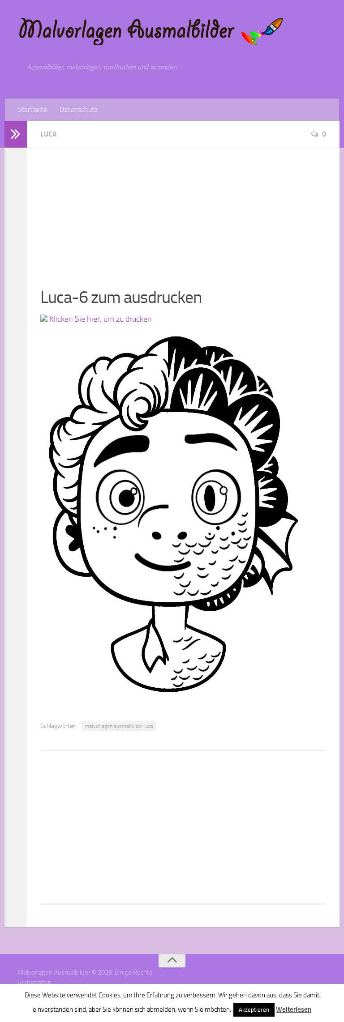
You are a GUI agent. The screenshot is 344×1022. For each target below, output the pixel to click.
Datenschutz (79, 109)
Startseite (32, 109)
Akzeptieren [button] (254, 1009)
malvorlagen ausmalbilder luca (119, 726)
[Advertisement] (183, 210)
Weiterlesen (293, 1009)
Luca (48, 134)
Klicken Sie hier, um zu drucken (99, 319)
